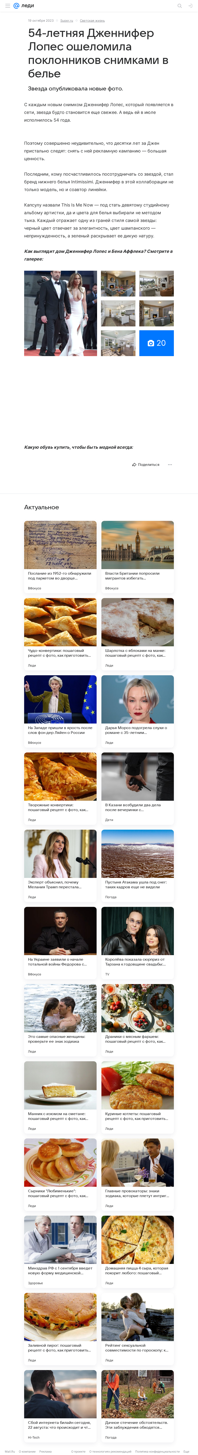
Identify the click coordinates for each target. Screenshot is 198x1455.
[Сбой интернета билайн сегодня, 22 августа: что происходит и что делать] (60, 1406)
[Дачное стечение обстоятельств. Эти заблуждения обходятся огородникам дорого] (137, 1406)
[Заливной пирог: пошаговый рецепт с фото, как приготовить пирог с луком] (60, 1329)
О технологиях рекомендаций (110, 1451)
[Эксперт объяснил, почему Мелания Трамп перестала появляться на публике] (60, 866)
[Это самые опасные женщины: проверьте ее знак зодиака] (60, 1020)
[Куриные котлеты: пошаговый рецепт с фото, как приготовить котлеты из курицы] (137, 1097)
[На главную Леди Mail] (26, 6)
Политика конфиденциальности (157, 1451)
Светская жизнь (92, 20)
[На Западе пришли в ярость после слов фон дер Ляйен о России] (60, 711)
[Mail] (16, 6)
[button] (60, 313)
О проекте (78, 1451)
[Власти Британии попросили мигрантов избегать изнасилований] (137, 557)
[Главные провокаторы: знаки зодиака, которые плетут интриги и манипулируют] (137, 1174)
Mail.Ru (10, 1451)
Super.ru (66, 20)
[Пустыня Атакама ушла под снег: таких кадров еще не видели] (137, 866)
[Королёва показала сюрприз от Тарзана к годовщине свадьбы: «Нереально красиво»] (137, 943)
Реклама (45, 1451)
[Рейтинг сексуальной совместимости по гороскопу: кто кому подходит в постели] (137, 1329)
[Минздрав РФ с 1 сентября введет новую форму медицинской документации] (60, 1252)
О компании (27, 1451)
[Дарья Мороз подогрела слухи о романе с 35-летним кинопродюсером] (137, 711)
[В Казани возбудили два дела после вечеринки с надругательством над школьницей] (137, 788)
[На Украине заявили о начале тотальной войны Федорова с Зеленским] (60, 943)
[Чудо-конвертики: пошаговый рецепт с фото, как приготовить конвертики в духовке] (60, 634)
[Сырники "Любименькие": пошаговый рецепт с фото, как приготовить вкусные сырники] (60, 1174)
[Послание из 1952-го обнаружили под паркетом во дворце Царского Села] (60, 557)
